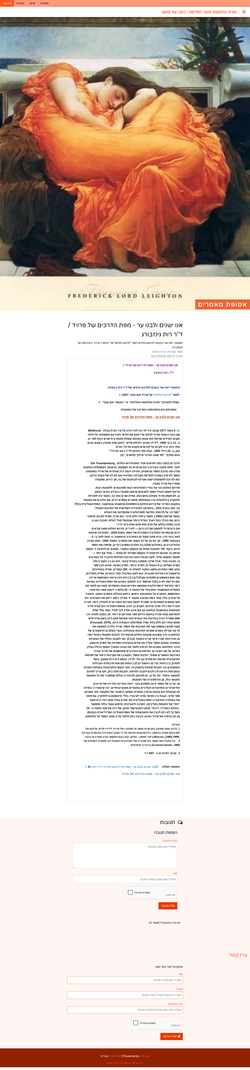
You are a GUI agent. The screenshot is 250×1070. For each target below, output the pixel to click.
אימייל (179, 989)
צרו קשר (7, 3)
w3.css (144, 1056)
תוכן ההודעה (175, 1004)
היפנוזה (130, 1063)
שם (175, 873)
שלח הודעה (170, 1036)
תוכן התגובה (170, 840)
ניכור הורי (139, 1063)
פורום (32, 3)
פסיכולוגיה (115, 1056)
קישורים (20, 3)
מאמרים (44, 3)
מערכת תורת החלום (164, 351)
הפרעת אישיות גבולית (116, 1063)
